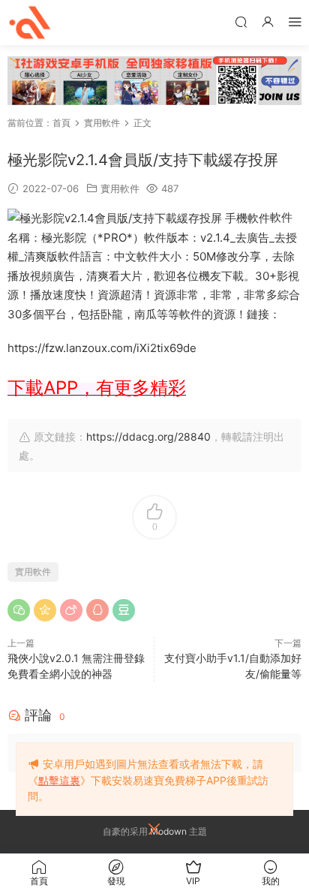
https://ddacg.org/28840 (148, 436)
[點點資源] (30, 22)
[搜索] (241, 21)
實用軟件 (120, 188)
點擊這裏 (59, 780)
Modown (168, 831)
